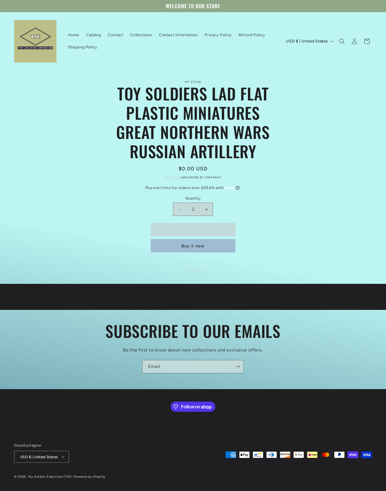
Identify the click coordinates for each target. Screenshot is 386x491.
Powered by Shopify (90, 477)
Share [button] (196, 270)
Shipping (171, 177)
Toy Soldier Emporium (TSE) (50, 477)
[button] (342, 41)
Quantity (193, 198)
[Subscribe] (237, 366)
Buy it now (193, 245)
